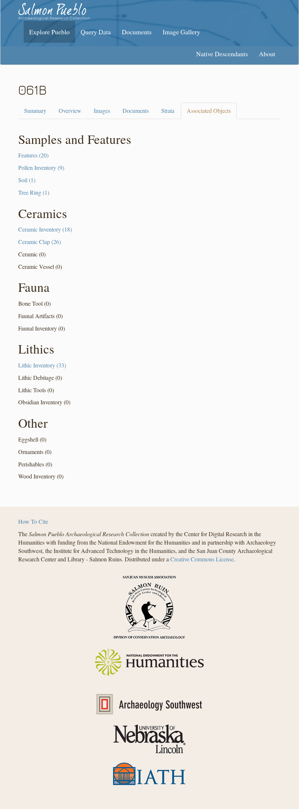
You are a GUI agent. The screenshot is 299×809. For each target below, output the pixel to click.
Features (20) (33, 155)
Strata (167, 110)
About (267, 53)
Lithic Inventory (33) (42, 365)
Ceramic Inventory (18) (45, 229)
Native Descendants (222, 53)
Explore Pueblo (49, 31)
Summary (35, 110)
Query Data (96, 31)
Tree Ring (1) (33, 192)
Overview (70, 110)
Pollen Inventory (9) (41, 167)
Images (102, 110)
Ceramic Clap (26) (39, 241)
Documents (137, 31)
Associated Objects (209, 110)
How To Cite (33, 521)
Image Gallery (181, 31)
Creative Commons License (202, 559)
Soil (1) (26, 180)
